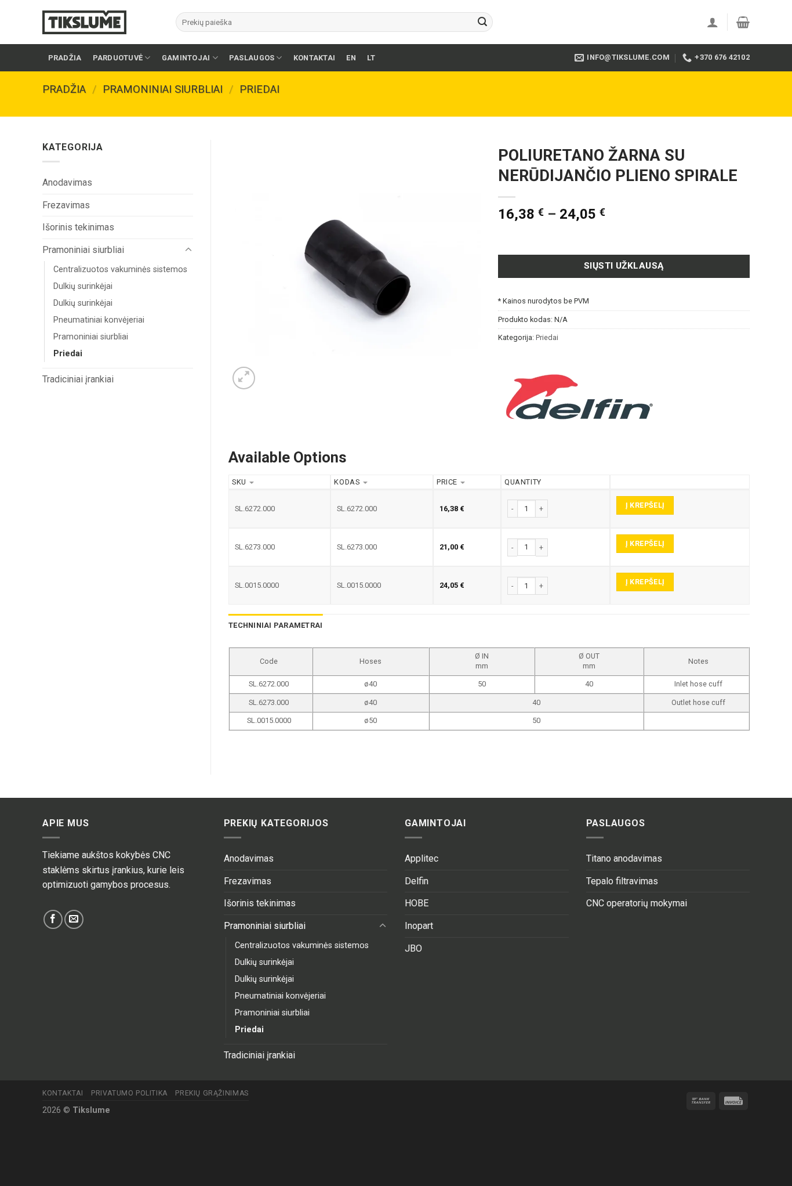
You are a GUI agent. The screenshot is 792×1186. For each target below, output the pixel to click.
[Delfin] (579, 397)
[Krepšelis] (743, 22)
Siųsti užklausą (624, 266)
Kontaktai (314, 57)
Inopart (419, 925)
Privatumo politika (129, 1093)
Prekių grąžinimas (211, 1093)
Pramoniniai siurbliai (163, 89)
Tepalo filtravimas (622, 881)
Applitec (421, 858)
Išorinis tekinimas (78, 227)
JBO (413, 948)
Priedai (259, 89)
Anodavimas (67, 182)
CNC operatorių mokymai (636, 903)
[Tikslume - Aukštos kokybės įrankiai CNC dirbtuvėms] (100, 22)
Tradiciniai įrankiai (78, 379)
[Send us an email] (73, 919)
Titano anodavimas (624, 858)
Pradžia (65, 57)
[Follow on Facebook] (53, 919)
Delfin (416, 881)
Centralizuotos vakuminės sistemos (120, 269)
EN (351, 57)
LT (371, 57)
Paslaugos (251, 57)
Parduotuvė (118, 57)
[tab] (275, 625)
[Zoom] (243, 378)
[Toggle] (188, 250)
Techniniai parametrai (275, 625)
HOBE (416, 903)
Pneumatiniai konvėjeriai (98, 320)
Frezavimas (66, 205)
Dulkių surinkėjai (82, 286)
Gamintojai (186, 57)
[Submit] (482, 22)
